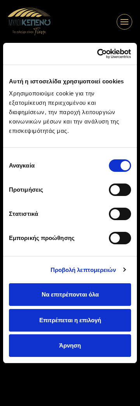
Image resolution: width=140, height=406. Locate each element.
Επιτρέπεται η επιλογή (70, 320)
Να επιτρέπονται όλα (70, 294)
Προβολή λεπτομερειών (83, 270)
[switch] (120, 190)
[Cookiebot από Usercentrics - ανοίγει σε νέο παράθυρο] (98, 54)
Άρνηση (70, 345)
